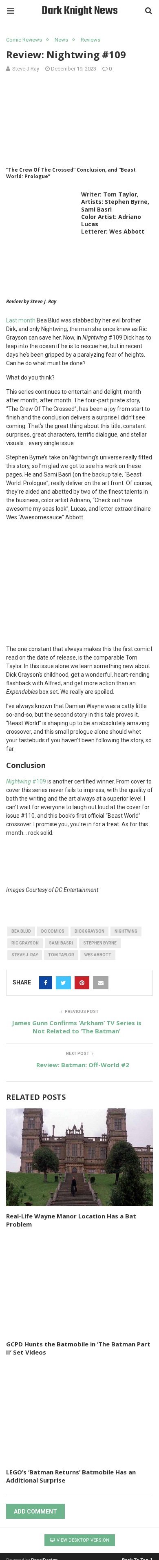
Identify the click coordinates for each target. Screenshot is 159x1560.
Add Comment (35, 1511)
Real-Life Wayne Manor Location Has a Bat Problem (71, 1220)
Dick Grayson (89, 931)
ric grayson (25, 943)
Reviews (90, 40)
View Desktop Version (82, 1540)
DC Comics (52, 931)
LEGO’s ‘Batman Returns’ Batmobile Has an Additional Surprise (71, 1476)
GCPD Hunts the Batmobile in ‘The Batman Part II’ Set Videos (78, 1348)
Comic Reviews (24, 40)
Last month (20, 320)
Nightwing (126, 931)
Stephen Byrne (100, 943)
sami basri (61, 943)
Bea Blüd (21, 931)
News (61, 40)
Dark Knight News (80, 11)
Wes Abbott (97, 955)
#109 (26, 781)
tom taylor (61, 955)
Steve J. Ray (24, 955)
